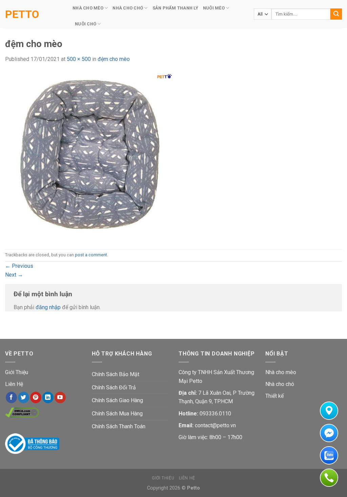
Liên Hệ (14, 384)
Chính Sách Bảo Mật (115, 374)
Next (14, 275)
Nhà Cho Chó (128, 7)
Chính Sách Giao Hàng (117, 400)
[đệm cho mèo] (90, 156)
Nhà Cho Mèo (88, 7)
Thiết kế (274, 396)
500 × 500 (79, 59)
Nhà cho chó (279, 384)
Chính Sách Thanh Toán (118, 426)
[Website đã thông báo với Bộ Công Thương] (32, 443)
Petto (22, 14)
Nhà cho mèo (280, 372)
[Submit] (336, 14)
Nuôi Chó (85, 23)
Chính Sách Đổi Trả (114, 387)
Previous (19, 266)
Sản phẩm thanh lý (175, 7)
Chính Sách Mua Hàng (117, 413)
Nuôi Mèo (214, 7)
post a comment (91, 254)
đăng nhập (48, 307)
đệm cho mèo (114, 59)
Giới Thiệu (16, 372)
